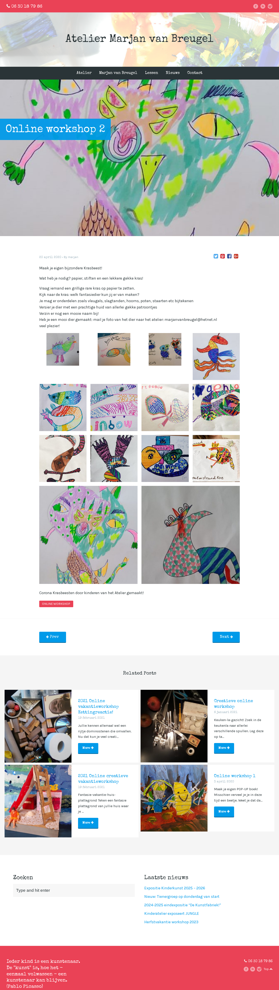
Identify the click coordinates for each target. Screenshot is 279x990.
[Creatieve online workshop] (174, 723)
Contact (194, 73)
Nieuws (173, 73)
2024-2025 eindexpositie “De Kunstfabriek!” (182, 905)
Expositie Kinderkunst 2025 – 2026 (174, 888)
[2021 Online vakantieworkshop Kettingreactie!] (38, 723)
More (86, 748)
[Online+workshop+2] (216, 256)
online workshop (56, 604)
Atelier (84, 73)
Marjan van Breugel (118, 73)
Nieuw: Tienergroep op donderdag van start (181, 896)
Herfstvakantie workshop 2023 (171, 922)
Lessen (151, 73)
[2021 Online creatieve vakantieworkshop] (38, 798)
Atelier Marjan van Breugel (139, 39)
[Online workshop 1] (174, 798)
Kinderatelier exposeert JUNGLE (171, 913)
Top (266, 969)
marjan (73, 257)
